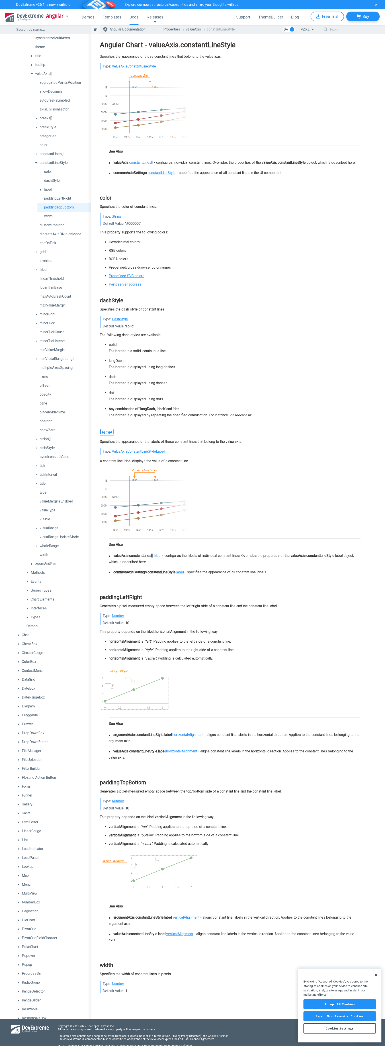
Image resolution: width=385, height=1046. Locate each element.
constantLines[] (141, 162)
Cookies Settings (218, 1036)
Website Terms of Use (156, 1036)
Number (118, 616)
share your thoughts (211, 4)
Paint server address (125, 284)
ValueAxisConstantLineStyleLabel (138, 451)
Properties (171, 29)
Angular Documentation (127, 29)
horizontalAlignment (187, 735)
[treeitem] (60, 38)
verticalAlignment (185, 917)
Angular (54, 16)
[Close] (376, 975)
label (107, 432)
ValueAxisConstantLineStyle (134, 66)
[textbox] (50, 29)
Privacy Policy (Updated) (186, 1036)
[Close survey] (376, 4)
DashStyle (120, 319)
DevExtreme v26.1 (30, 4)
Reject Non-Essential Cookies (339, 1016)
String (116, 216)
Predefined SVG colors (126, 276)
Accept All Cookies (340, 1004)
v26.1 (305, 29)
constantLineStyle (161, 173)
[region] (339, 1005)
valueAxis (193, 29)
